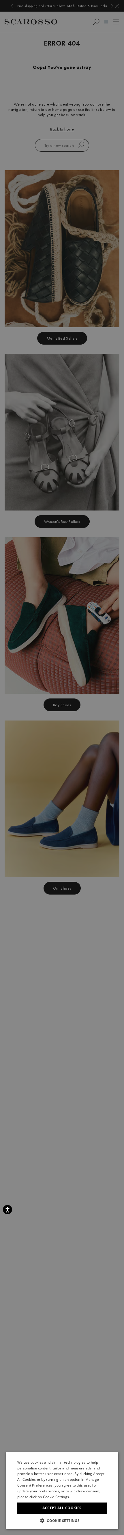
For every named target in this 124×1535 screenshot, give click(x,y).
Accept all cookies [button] (61, 1507)
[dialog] (62, 767)
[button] (62, 1520)
